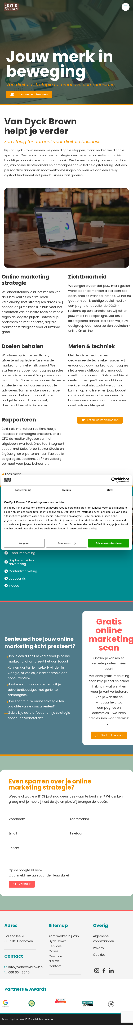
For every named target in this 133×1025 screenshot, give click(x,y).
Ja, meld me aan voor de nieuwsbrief (40, 875)
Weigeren (24, 543)
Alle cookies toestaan (109, 543)
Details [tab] (66, 489)
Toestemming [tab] (23, 489)
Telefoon (76, 833)
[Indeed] (28, 586)
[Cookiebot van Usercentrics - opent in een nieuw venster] (114, 480)
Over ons (56, 956)
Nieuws (54, 961)
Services (55, 946)
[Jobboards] (28, 578)
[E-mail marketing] (28, 553)
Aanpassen (64, 543)
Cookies (99, 954)
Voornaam (17, 819)
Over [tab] (110, 489)
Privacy (98, 948)
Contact (55, 966)
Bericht (14, 848)
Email (13, 833)
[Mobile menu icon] (126, 7)
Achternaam (79, 819)
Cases (54, 951)
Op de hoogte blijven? (25, 870)
